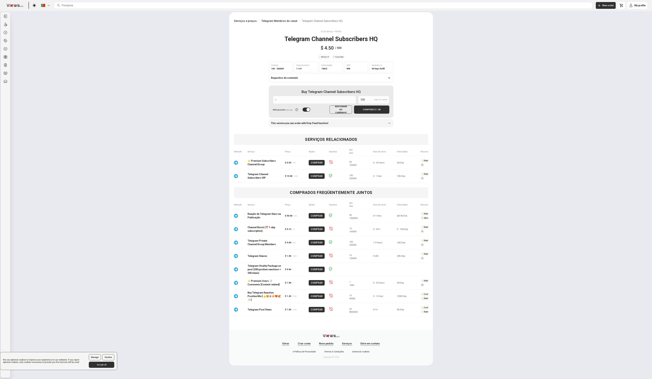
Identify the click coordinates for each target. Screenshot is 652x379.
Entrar (285, 343)
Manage (95, 357)
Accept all (101, 365)
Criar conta (304, 343)
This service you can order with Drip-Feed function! (299, 123)
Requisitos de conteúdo (284, 78)
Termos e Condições (334, 351)
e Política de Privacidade (304, 351)
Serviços (347, 343)
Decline (108, 357)
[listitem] (5, 16)
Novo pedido (326, 343)
